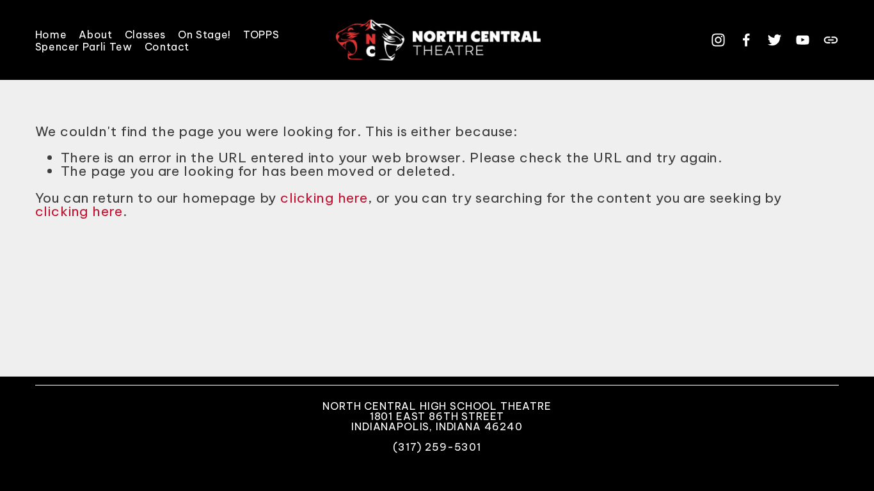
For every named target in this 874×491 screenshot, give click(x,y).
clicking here (324, 198)
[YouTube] (803, 40)
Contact (167, 46)
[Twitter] (775, 40)
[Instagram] (718, 40)
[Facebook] (746, 40)
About (95, 34)
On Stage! (204, 34)
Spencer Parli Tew (83, 46)
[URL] (831, 40)
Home (51, 34)
